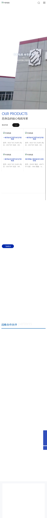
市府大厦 (35, 407)
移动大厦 (35, 447)
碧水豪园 (35, 347)
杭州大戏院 (35, 387)
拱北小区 (12, 347)
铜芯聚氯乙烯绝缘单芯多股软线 (34, 160)
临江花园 (35, 427)
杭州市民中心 (11, 367)
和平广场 (12, 407)
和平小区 (12, 447)
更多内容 (5, 125)
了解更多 (8, 246)
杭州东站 (35, 367)
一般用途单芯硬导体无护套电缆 (12, 138)
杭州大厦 (12, 387)
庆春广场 (12, 427)
